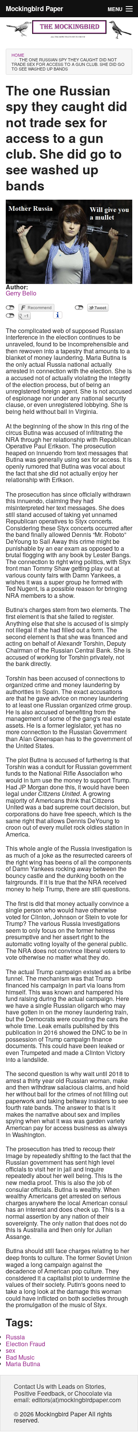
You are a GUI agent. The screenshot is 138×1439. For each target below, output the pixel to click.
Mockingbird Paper (34, 8)
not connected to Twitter (79, 307)
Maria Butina (23, 1363)
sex (10, 1350)
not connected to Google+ (10, 315)
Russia (15, 1336)
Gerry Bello (21, 293)
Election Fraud (25, 1343)
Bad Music (20, 1357)
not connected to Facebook (10, 307)
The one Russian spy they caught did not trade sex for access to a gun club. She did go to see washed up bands (68, 64)
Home (18, 55)
